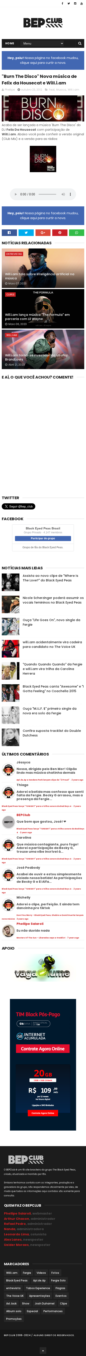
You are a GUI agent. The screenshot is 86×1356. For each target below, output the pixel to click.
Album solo (13, 1311)
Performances (53, 1311)
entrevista (13, 1288)
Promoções (14, 1319)
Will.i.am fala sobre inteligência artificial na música (39, 276)
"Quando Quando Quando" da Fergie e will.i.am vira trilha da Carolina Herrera (52, 669)
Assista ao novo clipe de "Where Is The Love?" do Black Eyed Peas (50, 577)
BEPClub (23, 815)
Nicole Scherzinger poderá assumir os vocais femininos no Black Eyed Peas (53, 600)
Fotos (55, 1273)
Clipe (63, 1303)
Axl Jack (11, 1303)
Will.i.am (73, 89)
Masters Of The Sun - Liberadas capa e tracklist (41, 938)
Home (9, 43)
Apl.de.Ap (39, 1280)
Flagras (60, 1288)
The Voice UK (15, 1296)
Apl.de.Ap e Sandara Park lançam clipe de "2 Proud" (43, 780)
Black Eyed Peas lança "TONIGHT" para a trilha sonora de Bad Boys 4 (37, 806)
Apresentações (39, 1296)
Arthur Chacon (16, 1219)
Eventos (61, 1296)
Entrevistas (14, 254)
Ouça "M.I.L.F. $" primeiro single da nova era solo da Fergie (50, 710)
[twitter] (68, 3)
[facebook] (62, 3)
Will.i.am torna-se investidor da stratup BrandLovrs (36, 357)
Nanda (9, 1229)
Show (25, 1303)
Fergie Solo (58, 1280)
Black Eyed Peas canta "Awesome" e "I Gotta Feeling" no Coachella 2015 (53, 688)
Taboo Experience (38, 1288)
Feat (52, 89)
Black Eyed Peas (17, 1280)
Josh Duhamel (44, 1303)
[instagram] (75, 3)
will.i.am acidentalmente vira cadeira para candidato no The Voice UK (52, 644)
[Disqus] (43, 436)
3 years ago (22, 919)
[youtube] (81, 3)
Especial (32, 1311)
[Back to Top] (43, 1350)
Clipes (10, 294)
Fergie (27, 1273)
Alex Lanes (13, 1239)
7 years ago (73, 938)
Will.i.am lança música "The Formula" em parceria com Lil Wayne (37, 317)
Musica (61, 89)
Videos (41, 1273)
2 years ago (77, 780)
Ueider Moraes (16, 1245)
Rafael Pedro (15, 1224)
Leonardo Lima (16, 1234)
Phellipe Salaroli (30, 924)
